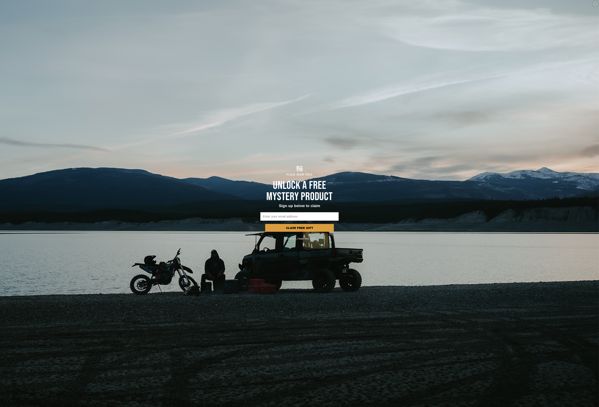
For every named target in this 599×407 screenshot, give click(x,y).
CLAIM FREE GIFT (299, 228)
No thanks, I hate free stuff (299, 238)
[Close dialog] (595, 3)
